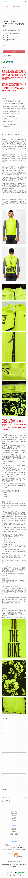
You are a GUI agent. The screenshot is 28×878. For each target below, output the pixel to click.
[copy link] (12, 62)
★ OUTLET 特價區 (15, 6)
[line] (4, 62)
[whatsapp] (9, 62)
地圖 (23, 849)
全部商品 (6, 6)
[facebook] (7, 62)
